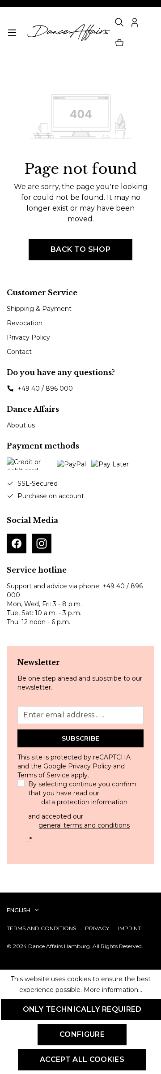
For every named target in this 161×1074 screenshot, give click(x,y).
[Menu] (12, 33)
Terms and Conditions (41, 928)
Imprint (129, 928)
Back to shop (80, 249)
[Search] (119, 22)
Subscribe (81, 738)
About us (21, 425)
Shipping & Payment (39, 309)
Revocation (24, 323)
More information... (113, 990)
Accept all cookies (82, 1059)
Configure (82, 1034)
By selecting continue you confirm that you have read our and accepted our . (82, 812)
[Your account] (134, 22)
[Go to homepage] (67, 32)
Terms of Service (43, 775)
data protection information (84, 802)
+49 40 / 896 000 (45, 388)
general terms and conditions (84, 825)
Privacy (97, 928)
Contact (19, 352)
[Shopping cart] (119, 43)
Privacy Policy (28, 337)
